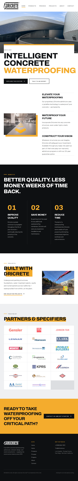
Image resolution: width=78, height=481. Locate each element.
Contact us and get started (57, 416)
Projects (53, 6)
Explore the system (14, 81)
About (62, 6)
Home (23, 6)
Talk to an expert (39, 81)
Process (42, 6)
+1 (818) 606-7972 (60, 445)
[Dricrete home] (11, 5)
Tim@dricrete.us (59, 448)
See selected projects (13, 293)
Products (32, 6)
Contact (71, 6)
